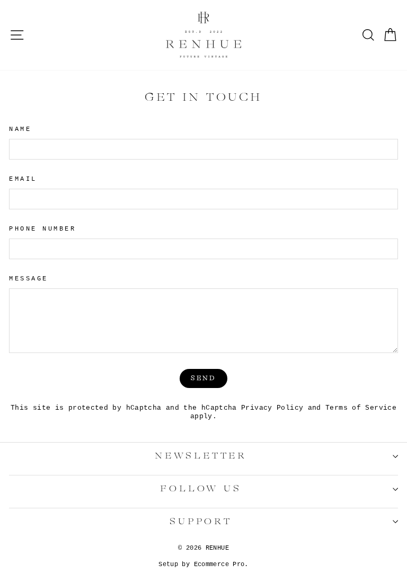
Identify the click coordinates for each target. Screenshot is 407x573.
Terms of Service (360, 408)
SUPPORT (201, 521)
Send (203, 378)
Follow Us (200, 488)
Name (20, 129)
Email (23, 179)
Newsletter (201, 456)
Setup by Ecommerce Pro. (203, 564)
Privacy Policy (272, 408)
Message (28, 279)
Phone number (42, 229)
